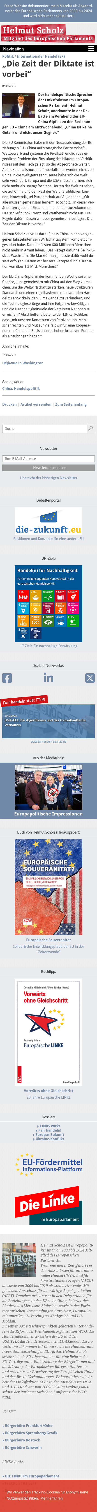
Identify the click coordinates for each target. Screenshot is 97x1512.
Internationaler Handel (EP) (41, 56)
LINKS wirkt (50, 1126)
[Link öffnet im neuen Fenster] (48, 1175)
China (7, 388)
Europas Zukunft (49, 1135)
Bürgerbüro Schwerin (23, 1448)
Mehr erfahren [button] (51, 1498)
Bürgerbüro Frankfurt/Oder (29, 1426)
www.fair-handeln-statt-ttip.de (48, 741)
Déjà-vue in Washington (23, 363)
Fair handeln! (49, 1130)
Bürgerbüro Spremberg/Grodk (31, 1433)
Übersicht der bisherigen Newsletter (48, 478)
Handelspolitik (27, 388)
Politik (8, 56)
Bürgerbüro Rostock (22, 1440)
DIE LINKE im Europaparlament (32, 1476)
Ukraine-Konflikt (50, 1139)
